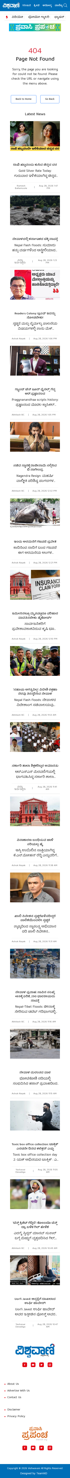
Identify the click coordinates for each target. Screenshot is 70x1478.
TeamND (41, 1473)
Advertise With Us (18, 1391)
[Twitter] (41, 1365)
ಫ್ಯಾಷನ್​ (59, 17)
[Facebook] (25, 1365)
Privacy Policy (16, 1416)
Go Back (50, 99)
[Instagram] (50, 1365)
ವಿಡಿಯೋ (17, 17)
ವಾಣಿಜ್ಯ (52, 6)
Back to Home (24, 99)
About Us (13, 1384)
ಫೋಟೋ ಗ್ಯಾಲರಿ (38, 17)
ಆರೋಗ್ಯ (40, 6)
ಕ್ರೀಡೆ (30, 6)
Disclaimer (13, 1409)
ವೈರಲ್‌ (62, 6)
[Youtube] (33, 1365)
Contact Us (14, 1397)
